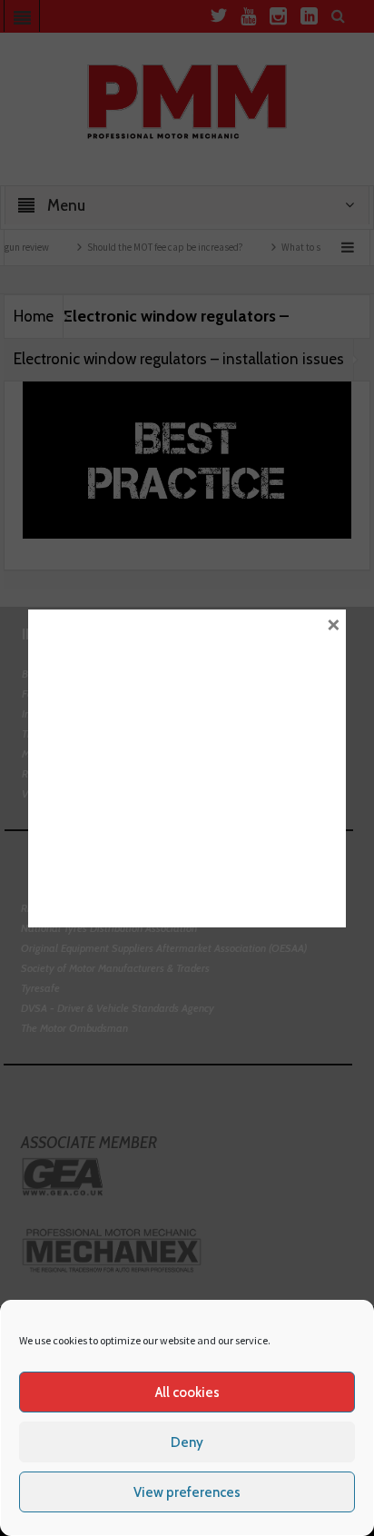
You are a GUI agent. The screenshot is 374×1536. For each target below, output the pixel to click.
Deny (187, 1442)
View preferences (187, 1492)
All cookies (187, 1392)
